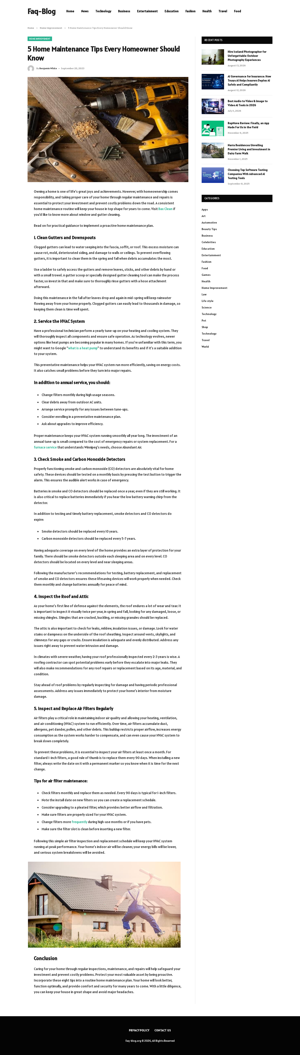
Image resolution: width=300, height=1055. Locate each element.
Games (206, 275)
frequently (79, 822)
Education (172, 11)
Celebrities (209, 242)
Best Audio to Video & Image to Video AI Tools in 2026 (248, 103)
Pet (204, 320)
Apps (205, 209)
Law (204, 294)
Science (207, 307)
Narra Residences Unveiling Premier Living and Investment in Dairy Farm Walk (249, 149)
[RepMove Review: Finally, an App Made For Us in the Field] (213, 128)
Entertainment (147, 11)
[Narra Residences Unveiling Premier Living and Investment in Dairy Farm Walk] (213, 150)
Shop (205, 327)
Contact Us (162, 1030)
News (85, 11)
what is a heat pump (83, 348)
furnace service (45, 447)
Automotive (209, 222)
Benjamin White (48, 68)
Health (207, 11)
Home (70, 11)
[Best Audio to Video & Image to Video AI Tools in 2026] (213, 106)
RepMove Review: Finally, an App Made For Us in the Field (248, 125)
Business (124, 11)
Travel (223, 11)
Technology (103, 11)
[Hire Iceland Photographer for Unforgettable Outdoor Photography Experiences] (213, 57)
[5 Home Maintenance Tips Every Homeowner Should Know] (108, 129)
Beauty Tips (209, 229)
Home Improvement (39, 38)
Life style (207, 301)
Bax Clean (165, 209)
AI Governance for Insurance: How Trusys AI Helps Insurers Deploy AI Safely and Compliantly (249, 80)
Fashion (191, 11)
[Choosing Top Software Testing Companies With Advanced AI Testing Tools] (213, 175)
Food (237, 11)
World (205, 346)
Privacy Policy (139, 1030)
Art (204, 216)
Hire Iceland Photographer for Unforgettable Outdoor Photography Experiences (247, 56)
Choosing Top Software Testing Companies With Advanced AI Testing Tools (248, 174)
